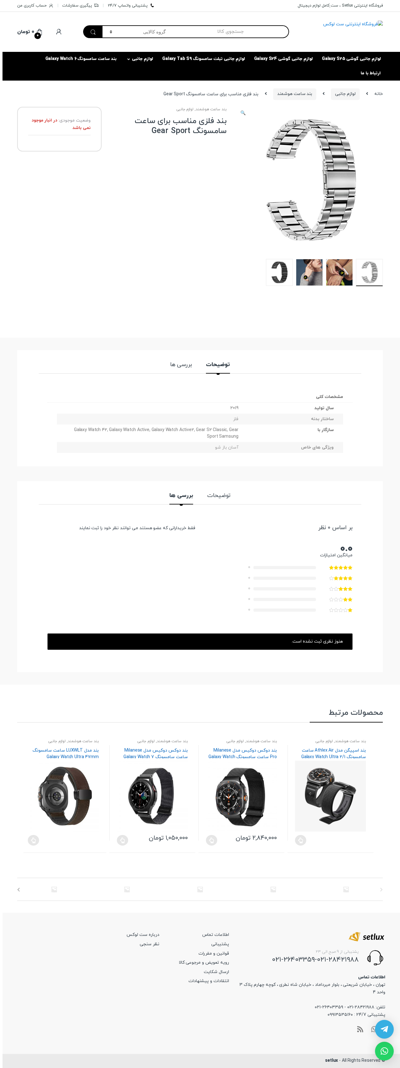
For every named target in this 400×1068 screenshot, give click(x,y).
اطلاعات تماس (215, 935)
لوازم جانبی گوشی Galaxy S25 (351, 59)
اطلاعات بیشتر (33, 840)
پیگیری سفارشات (77, 5)
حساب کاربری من (32, 5)
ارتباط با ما (371, 73)
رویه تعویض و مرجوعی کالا (204, 963)
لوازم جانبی (142, 59)
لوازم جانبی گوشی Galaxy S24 (283, 59)
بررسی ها (181, 365)
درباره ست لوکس (143, 935)
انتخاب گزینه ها (122, 840)
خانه (378, 94)
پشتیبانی (220, 944)
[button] (243, 114)
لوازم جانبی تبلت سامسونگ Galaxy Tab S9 (203, 59)
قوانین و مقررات (213, 953)
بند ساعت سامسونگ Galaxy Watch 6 (81, 59)
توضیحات (218, 365)
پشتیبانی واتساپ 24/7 (128, 5)
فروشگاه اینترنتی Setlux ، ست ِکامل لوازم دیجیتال (340, 5)
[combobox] (231, 31)
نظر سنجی (149, 944)
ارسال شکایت (216, 972)
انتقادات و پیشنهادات (208, 981)
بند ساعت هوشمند (294, 94)
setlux (331, 1061)
